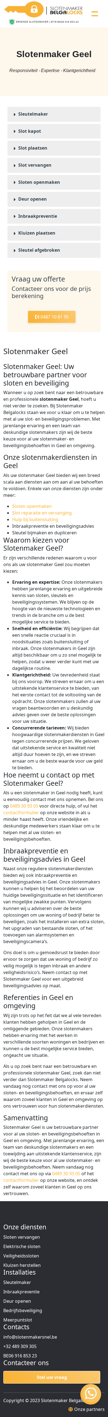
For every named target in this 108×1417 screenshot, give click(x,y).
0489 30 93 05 (24, 806)
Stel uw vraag (52, 1377)
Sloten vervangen (21, 1237)
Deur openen (32, 199)
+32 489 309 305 (20, 1346)
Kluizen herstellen (22, 1265)
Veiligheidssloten (21, 1256)
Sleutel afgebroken (39, 250)
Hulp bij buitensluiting (35, 519)
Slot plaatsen (32, 148)
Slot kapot (29, 131)
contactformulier (21, 813)
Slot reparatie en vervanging (42, 513)
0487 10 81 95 (54, 317)
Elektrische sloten (21, 1246)
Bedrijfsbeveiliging (22, 1310)
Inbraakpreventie (37, 216)
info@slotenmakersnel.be (30, 1337)
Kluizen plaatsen (36, 233)
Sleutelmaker (33, 114)
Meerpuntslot (17, 1320)
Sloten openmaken (39, 182)
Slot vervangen (35, 165)
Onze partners (89, 1409)
